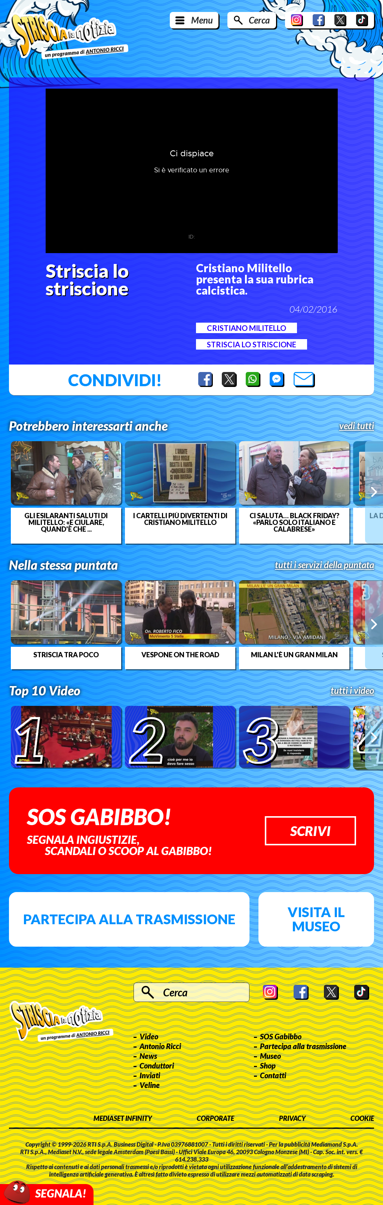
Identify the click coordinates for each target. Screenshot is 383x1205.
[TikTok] (362, 20)
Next (374, 492)
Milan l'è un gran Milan (294, 654)
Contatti (273, 1075)
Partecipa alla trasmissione (129, 919)
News (148, 1055)
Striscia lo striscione (251, 344)
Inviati (150, 1075)
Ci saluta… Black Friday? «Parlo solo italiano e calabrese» (294, 522)
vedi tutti (356, 425)
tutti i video (352, 690)
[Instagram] (297, 20)
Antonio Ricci (160, 1046)
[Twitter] (340, 20)
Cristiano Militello (246, 327)
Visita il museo (316, 919)
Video (149, 1036)
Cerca (259, 20)
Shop (268, 1065)
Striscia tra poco (66, 654)
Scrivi (310, 831)
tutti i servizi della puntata (324, 564)
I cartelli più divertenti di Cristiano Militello (180, 519)
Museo (270, 1055)
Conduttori (157, 1065)
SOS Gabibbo (280, 1036)
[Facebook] (319, 20)
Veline (150, 1084)
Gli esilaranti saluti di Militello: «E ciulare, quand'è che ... (66, 522)
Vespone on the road (180, 654)
